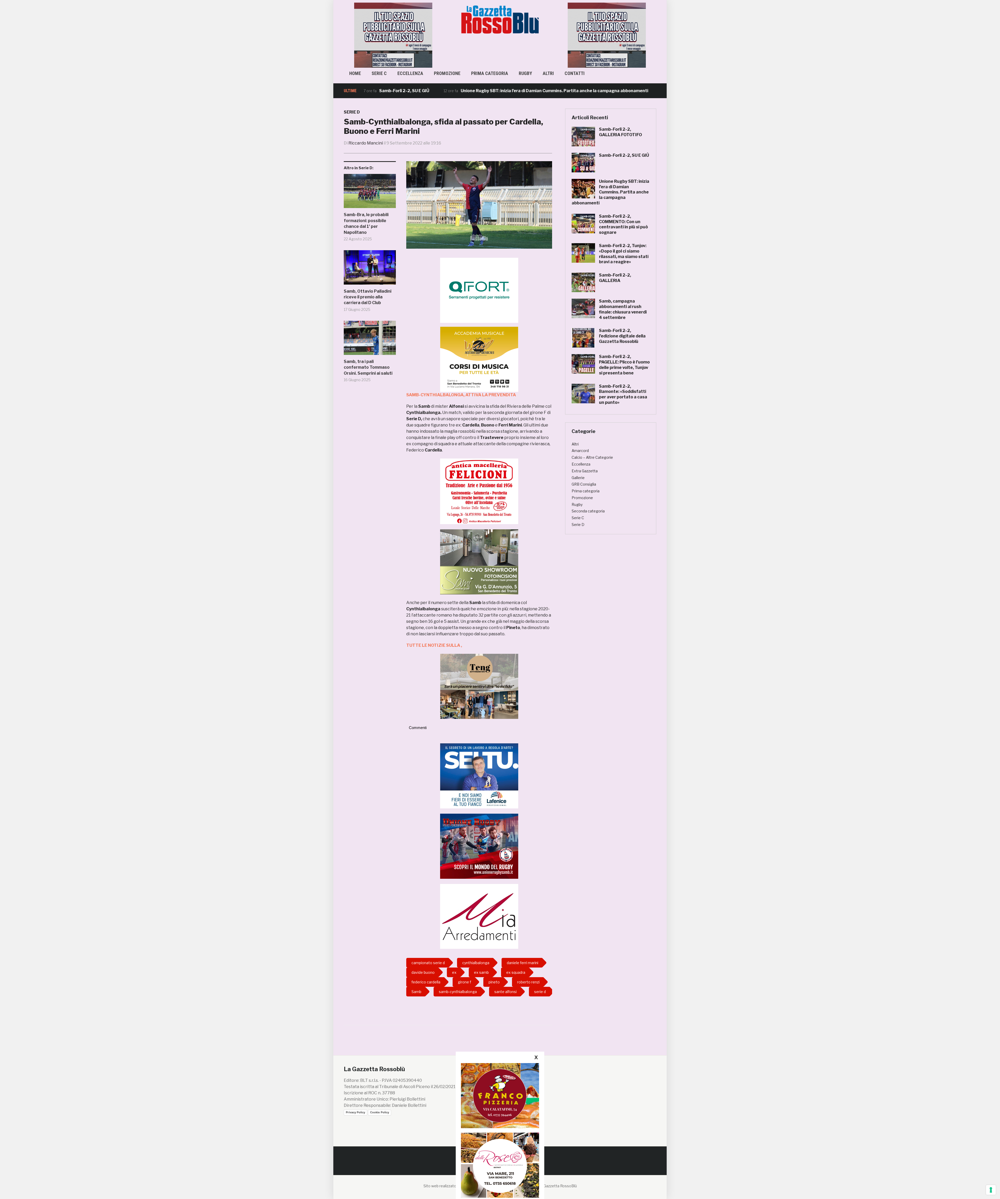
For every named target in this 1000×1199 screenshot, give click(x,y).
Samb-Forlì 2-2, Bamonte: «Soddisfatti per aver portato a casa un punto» (623, 394)
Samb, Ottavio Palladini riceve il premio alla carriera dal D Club (367, 297)
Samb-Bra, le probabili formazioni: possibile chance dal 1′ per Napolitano (366, 223)
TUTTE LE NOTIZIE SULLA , (434, 645)
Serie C (379, 73)
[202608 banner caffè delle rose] (500, 1165)
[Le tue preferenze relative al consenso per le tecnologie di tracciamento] (991, 1190)
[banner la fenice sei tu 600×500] (479, 775)
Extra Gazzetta (585, 471)
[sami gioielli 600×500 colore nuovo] (479, 561)
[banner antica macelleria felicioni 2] (479, 490)
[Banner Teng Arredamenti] (479, 685)
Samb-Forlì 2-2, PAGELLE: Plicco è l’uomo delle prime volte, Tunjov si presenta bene (624, 364)
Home (355, 73)
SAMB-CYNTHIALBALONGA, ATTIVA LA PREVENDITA (461, 394)
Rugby (525, 73)
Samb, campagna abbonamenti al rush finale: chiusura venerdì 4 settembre (623, 309)
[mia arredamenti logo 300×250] (479, 916)
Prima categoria (489, 73)
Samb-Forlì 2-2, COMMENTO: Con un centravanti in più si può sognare (623, 224)
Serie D (352, 112)
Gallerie (578, 477)
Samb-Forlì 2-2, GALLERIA (615, 278)
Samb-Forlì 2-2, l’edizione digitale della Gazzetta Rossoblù (622, 336)
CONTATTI (575, 73)
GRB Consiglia (584, 484)
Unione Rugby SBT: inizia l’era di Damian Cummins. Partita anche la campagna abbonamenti (490, 90)
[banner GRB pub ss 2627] (393, 34)
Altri (548, 73)
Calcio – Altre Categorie (592, 457)
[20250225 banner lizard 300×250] (479, 359)
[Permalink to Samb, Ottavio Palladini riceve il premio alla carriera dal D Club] (370, 269)
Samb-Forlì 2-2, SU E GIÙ (624, 155)
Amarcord (580, 450)
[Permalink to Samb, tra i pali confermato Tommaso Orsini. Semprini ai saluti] (370, 340)
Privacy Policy (355, 1112)
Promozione (447, 73)
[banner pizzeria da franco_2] (500, 1095)
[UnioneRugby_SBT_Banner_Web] (479, 845)
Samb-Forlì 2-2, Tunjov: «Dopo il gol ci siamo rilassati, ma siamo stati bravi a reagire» (623, 253)
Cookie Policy (379, 1112)
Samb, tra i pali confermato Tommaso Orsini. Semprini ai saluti (368, 367)
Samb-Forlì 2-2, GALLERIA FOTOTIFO (620, 132)
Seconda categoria (588, 511)
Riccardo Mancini (365, 143)
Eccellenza (410, 73)
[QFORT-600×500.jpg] (479, 290)
